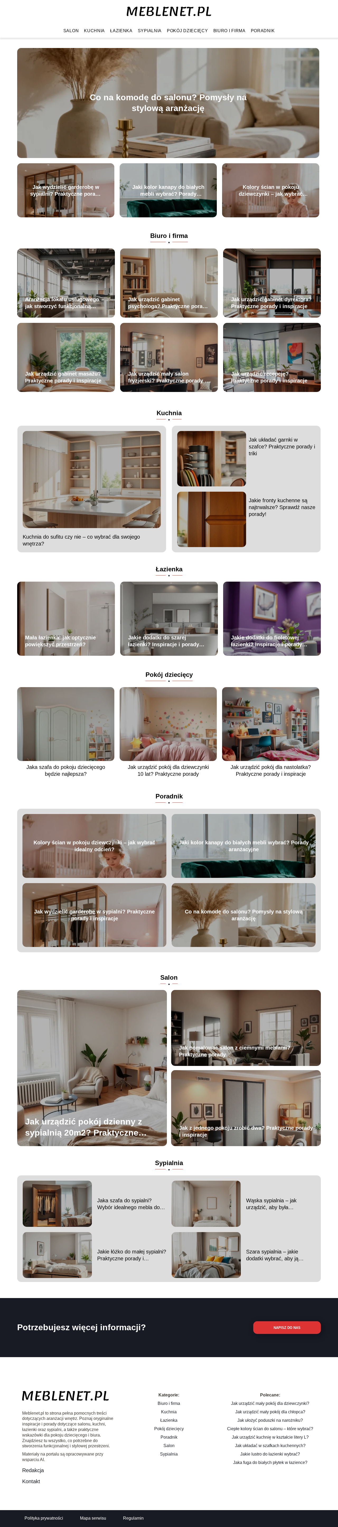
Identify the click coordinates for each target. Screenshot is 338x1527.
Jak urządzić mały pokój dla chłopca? (270, 1412)
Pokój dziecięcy (187, 30)
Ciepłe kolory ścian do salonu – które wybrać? (270, 1429)
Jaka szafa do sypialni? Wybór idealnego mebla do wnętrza (128, 1204)
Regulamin (133, 1518)
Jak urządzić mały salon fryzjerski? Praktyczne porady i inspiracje (167, 377)
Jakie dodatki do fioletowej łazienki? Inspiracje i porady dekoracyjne (266, 641)
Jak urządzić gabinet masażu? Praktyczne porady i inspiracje (63, 377)
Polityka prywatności (44, 1518)
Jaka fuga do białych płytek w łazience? (270, 1462)
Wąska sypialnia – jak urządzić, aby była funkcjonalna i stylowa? (273, 1204)
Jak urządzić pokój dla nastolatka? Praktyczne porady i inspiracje (271, 770)
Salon (71, 30)
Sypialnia (150, 30)
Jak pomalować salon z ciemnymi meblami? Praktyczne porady (234, 1051)
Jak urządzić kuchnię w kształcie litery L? (270, 1437)
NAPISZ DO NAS (287, 1328)
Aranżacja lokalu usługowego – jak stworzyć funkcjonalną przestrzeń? (64, 303)
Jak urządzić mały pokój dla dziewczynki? (270, 1403)
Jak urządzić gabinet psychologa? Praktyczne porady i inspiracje (168, 303)
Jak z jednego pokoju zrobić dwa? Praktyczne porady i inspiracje (246, 1131)
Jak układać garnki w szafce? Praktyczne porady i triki (282, 446)
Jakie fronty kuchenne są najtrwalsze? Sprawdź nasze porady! (282, 507)
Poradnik (263, 30)
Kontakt (31, 1481)
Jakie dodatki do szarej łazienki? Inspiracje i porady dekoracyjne (163, 641)
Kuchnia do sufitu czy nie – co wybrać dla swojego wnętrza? (81, 540)
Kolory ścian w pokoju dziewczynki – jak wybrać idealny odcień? (271, 190)
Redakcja (33, 1470)
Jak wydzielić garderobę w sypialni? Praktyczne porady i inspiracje (65, 190)
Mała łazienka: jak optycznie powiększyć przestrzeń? (60, 641)
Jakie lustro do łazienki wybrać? (270, 1454)
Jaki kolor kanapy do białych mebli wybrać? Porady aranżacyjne (168, 190)
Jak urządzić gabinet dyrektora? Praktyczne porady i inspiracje (271, 302)
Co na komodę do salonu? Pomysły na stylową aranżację (168, 103)
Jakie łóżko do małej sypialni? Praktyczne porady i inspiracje (131, 1255)
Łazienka (121, 30)
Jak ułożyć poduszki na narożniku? (270, 1420)
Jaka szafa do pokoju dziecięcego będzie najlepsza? (65, 770)
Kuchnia (94, 30)
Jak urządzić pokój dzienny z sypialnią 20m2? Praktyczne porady (83, 1127)
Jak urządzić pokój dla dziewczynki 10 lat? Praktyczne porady (168, 770)
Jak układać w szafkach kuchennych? (270, 1445)
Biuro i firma (229, 30)
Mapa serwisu (93, 1518)
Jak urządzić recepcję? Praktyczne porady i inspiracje (269, 377)
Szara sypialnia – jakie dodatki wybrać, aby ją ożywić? (272, 1255)
